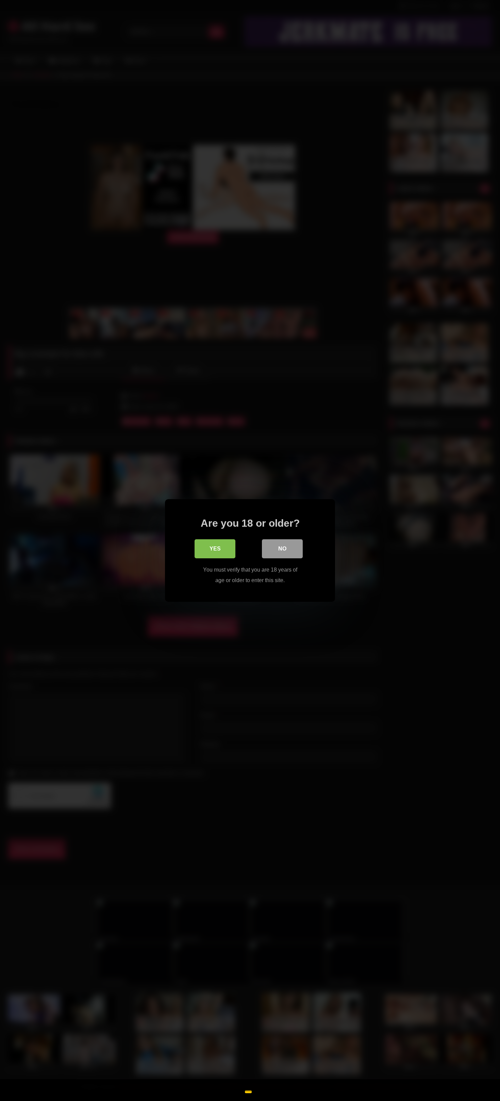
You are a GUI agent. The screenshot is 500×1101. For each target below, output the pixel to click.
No (282, 549)
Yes (215, 549)
